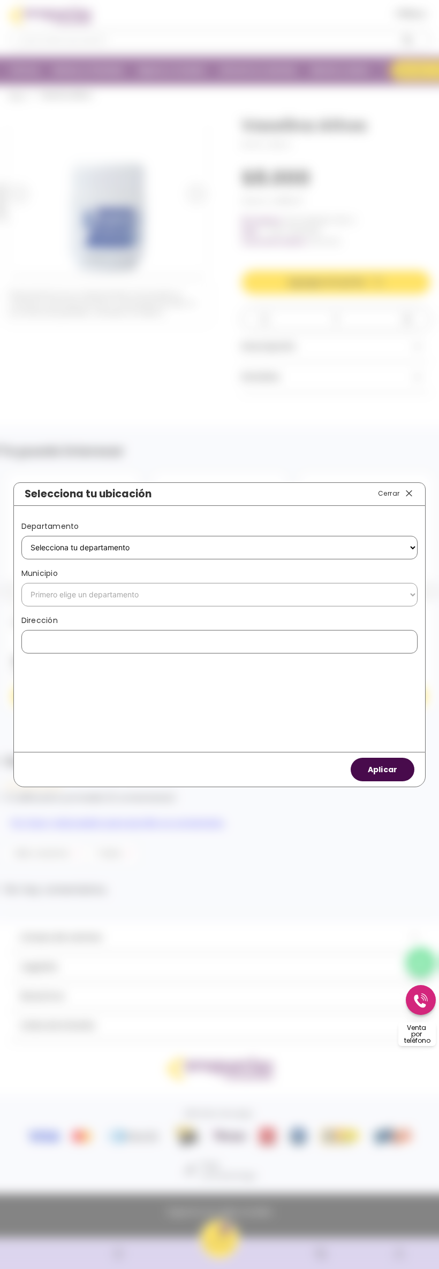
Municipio (39, 573)
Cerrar (388, 493)
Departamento (50, 526)
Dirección (39, 620)
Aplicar (383, 769)
